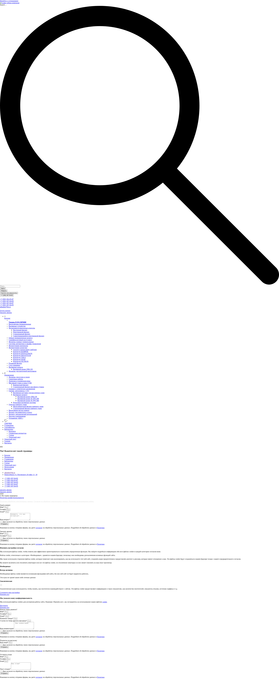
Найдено (4, 291)
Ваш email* (4, 642)
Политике (100, 528)
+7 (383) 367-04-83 (7, 301)
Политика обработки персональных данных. (16, 501)
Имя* (2, 507)
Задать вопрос (5, 311)
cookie (104, 602)
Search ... (3, 5)
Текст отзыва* (5, 669)
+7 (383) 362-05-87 (7, 299)
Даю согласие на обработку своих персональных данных (24, 522)
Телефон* (4, 536)
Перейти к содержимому (9, 1)
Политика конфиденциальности (12, 498)
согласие (39, 528)
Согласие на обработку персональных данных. (51, 501)
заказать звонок (6, 490)
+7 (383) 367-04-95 (7, 305)
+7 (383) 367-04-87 (7, 303)
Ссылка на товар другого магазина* (13, 621)
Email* (2, 512)
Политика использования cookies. (81, 501)
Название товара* (7, 618)
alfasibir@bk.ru (5, 307)
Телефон (3, 509)
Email (2, 661)
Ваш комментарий (7, 628)
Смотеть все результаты (9, 293)
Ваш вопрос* (5, 520)
